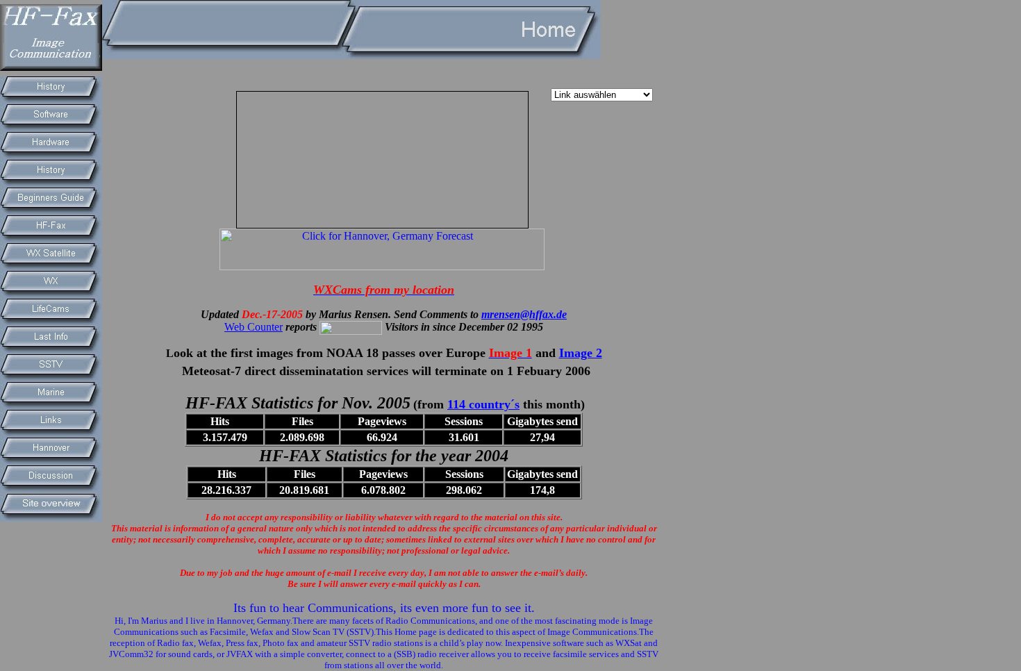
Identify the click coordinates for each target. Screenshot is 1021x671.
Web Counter (253, 327)
